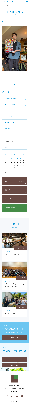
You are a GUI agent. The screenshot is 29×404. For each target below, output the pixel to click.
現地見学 (14, 359)
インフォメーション (10, 104)
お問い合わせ (14, 337)
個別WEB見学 (14, 365)
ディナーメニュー (9, 122)
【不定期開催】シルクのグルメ (13, 98)
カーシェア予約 (9, 199)
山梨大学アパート (10, 141)
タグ (3, 141)
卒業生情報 (8, 128)
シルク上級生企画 (9, 116)
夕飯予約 (7, 190)
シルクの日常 (8, 110)
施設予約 (7, 181)
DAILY (7, 5)
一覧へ (14, 84)
